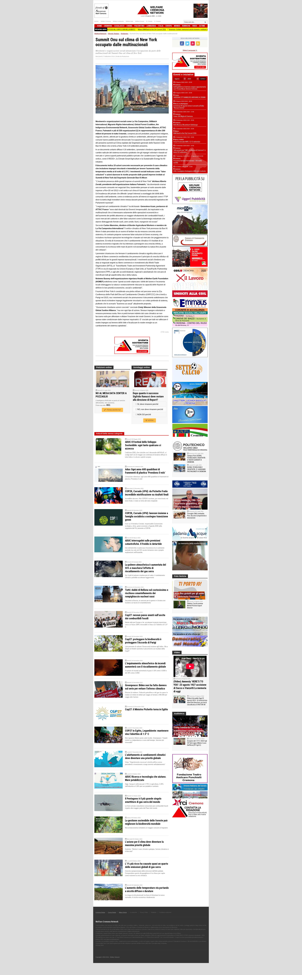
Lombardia (151, 26)
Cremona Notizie (100, 912)
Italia (160, 26)
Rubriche (186, 26)
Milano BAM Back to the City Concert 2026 (114, 29)
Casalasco (119, 26)
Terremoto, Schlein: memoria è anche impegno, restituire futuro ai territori (155, 29)
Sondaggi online (141, 367)
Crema (129, 26)
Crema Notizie (112, 912)
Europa (169, 26)
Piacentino (139, 26)
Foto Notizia (180, 576)
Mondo (177, 26)
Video (194, 26)
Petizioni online (104, 367)
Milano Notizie (123, 912)
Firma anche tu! (113, 410)
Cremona (108, 26)
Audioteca (179, 713)
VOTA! (150, 420)
